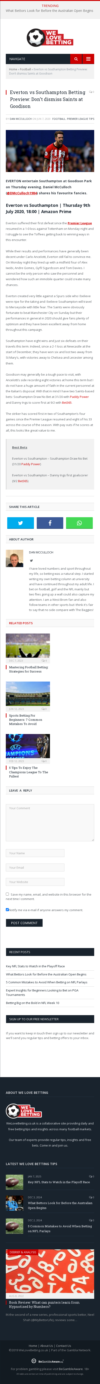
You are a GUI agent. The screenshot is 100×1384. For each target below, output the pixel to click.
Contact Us (63, 1346)
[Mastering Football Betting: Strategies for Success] (28, 648)
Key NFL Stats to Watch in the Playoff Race (35, 966)
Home (13, 69)
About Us (46, 1346)
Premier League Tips (80, 118)
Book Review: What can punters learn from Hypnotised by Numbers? (44, 1304)
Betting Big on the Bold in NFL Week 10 (32, 1003)
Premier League (80, 223)
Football (25, 69)
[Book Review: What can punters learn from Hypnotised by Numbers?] (50, 1272)
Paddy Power (79, 397)
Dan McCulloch (21, 118)
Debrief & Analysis (23, 1252)
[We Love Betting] (50, 37)
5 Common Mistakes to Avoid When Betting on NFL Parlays (46, 982)
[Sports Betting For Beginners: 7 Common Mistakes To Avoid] (28, 696)
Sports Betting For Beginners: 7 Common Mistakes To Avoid (25, 719)
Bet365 (67, 402)
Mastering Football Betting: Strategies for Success (28, 669)
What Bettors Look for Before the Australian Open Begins (49, 11)
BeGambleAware (71, 1369)
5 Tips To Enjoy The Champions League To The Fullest (28, 772)
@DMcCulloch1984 (22, 193)
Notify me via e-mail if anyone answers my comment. (46, 910)
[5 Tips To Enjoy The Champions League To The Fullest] (28, 748)
